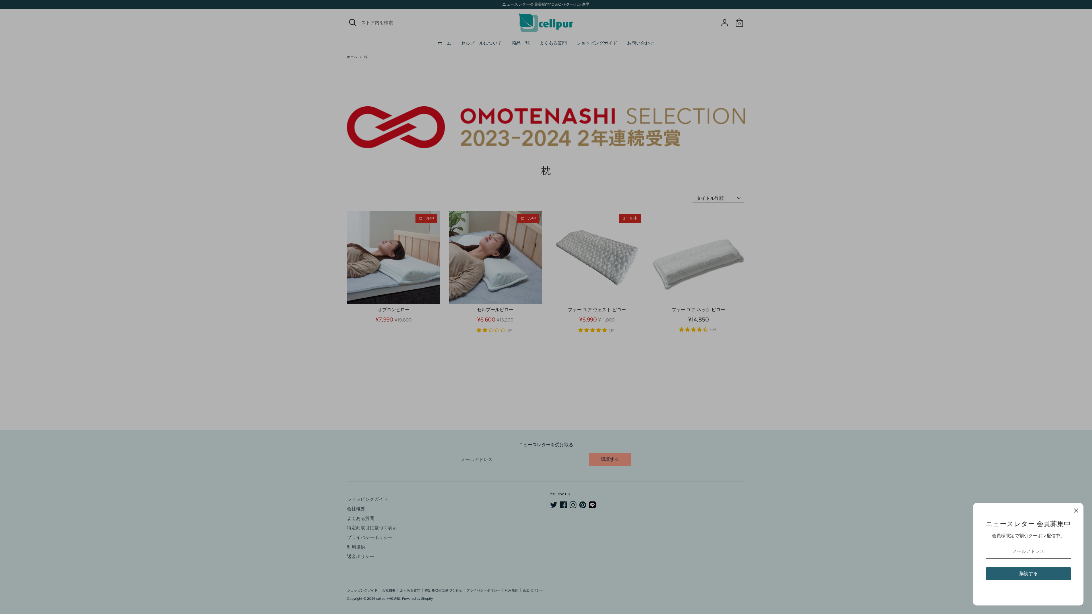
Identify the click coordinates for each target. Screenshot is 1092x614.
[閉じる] (1076, 510)
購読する (1028, 573)
